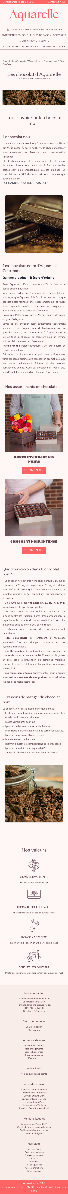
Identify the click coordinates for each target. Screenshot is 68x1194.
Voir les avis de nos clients (34, 1074)
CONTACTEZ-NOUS (34, 1008)
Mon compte (34, 1030)
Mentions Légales (34, 1133)
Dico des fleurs (34, 1149)
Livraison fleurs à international (34, 1108)
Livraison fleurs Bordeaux (34, 1093)
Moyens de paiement (34, 1055)
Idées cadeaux (34, 1171)
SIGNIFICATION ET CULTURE (34, 41)
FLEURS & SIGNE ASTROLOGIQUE (21, 46)
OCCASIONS (59, 35)
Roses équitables (34, 1165)
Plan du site (34, 1058)
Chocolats (34, 1158)
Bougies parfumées (34, 1155)
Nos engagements (34, 1049)
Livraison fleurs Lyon (34, 1096)
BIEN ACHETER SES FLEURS (47, 30)
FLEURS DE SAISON (40, 35)
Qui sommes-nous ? (34, 1046)
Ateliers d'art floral (34, 1168)
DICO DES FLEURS (21, 30)
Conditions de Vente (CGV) (34, 1124)
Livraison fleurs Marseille (34, 1099)
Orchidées (34, 1162)
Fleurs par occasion (34, 1152)
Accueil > (7, 61)
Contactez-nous (56, 2)
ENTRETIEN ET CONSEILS (15, 35)
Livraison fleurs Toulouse (34, 1105)
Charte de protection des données (34, 1127)
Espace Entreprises (34, 1052)
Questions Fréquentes (34, 1011)
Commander (33, 470)
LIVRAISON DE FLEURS (52, 46)
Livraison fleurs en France (34, 1090)
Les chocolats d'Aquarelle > (26, 61)
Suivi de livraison (34, 1027)
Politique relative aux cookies (34, 1130)
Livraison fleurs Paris (34, 1102)
